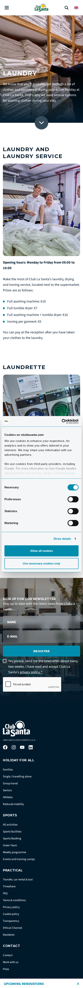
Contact (8, 955)
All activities (10, 825)
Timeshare (9, 886)
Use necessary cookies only (41, 563)
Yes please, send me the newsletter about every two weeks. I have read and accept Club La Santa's (43, 667)
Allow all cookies (41, 550)
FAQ (5, 893)
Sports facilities (12, 832)
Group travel (10, 783)
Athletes (8, 797)
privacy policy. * (31, 672)
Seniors (7, 790)
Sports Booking (12, 838)
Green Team (10, 845)
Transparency (11, 921)
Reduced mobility (13, 804)
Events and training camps (19, 859)
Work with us (10, 962)
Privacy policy (11, 907)
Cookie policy (11, 914)
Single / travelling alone (17, 777)
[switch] (73, 499)
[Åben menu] (7, 7)
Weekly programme (14, 852)
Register (41, 651)
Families (8, 770)
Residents (8, 935)
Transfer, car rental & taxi (18, 880)
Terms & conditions (14, 900)
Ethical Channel (12, 928)
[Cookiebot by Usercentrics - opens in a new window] (62, 421)
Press (6, 969)
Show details (62, 538)
